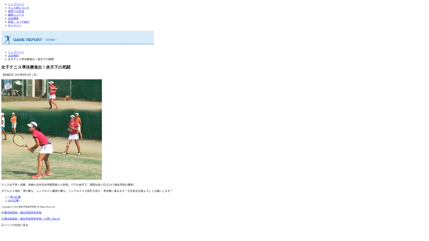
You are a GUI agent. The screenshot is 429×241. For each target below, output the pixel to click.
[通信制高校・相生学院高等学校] (21, 212)
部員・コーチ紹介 (18, 21)
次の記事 (13, 200)
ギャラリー (14, 25)
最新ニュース (16, 14)
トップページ (16, 4)
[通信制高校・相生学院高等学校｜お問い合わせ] (30, 218)
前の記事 (15, 197)
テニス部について (18, 7)
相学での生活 (16, 11)
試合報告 (13, 18)
